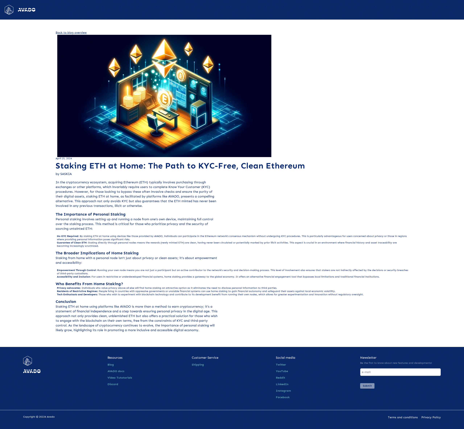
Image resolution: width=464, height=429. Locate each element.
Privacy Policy (431, 417)
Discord (112, 384)
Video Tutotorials (119, 377)
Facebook (283, 397)
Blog (110, 364)
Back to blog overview (71, 32)
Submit (367, 385)
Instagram (283, 390)
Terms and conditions (403, 417)
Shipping (198, 364)
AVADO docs (115, 371)
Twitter (281, 364)
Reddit (280, 377)
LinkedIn (282, 384)
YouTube (282, 371)
